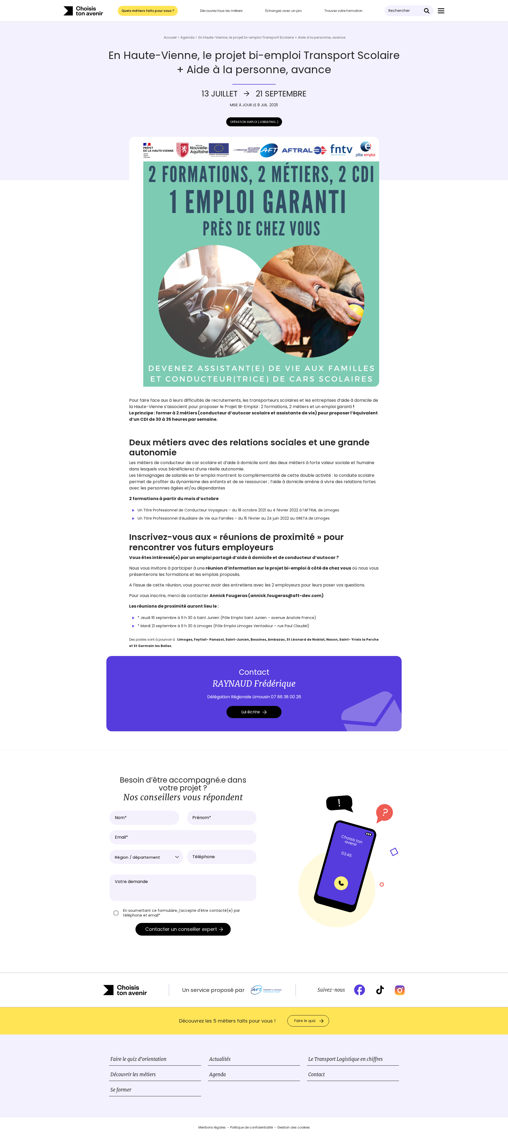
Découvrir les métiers (133, 1074)
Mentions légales (212, 1127)
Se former (120, 1090)
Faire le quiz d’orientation (138, 1059)
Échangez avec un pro (283, 10)
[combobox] (146, 857)
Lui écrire (250, 712)
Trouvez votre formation (343, 10)
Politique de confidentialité (251, 1127)
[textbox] (146, 857)
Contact (316, 1074)
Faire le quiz (305, 1020)
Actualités (220, 1059)
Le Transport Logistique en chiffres (345, 1059)
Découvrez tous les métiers (221, 10)
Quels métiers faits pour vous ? (147, 10)
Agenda (217, 1074)
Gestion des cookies (293, 1127)
